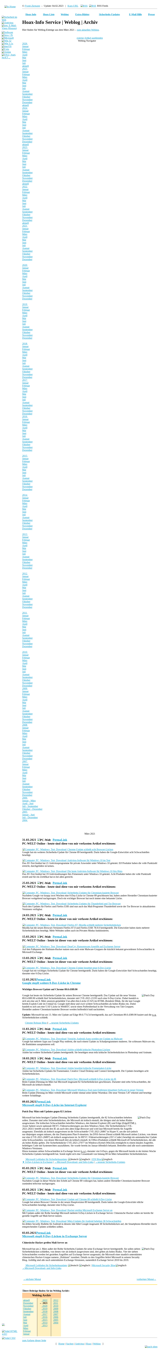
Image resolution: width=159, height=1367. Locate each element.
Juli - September (30, 806)
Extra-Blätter (82, 14)
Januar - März (29, 800)
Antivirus (79, 1343)
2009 (25, 688)
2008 (25, 725)
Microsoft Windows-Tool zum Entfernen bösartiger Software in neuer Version (105, 1090)
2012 (25, 573)
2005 (25, 812)
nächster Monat (32, 1279)
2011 (25, 612)
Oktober (26, 96)
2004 (25, 820)
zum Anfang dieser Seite (34, 1340)
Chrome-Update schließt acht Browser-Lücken (90, 849)
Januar (25, 46)
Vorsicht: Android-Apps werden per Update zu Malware (95, 1038)
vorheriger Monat (146, 1279)
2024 (25, 108)
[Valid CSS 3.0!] (9, 1338)
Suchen (69, 1343)
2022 (25, 186)
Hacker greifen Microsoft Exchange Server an (89, 1210)
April (24, 54)
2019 (25, 304)
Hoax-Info (30, 14)
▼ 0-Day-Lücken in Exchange (37, 1162)
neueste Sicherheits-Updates (64, 1022)
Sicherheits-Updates (109, 14)
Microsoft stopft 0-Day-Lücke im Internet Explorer (54, 1105)
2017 (25, 380)
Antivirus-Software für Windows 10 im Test (88, 860)
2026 (25, 43)
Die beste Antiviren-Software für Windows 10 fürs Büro (94, 871)
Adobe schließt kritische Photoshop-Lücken (88, 1049)
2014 (25, 495)
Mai (24, 57)
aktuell (25, 66)
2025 (25, 68)
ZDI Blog (97, 1159)
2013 (25, 534)
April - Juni (27, 803)
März (24, 52)
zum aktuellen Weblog (88, 30)
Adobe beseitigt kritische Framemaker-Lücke (89, 1068)
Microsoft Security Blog (104, 1265)
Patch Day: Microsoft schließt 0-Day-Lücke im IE (91, 1079)
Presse (151, 14)
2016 (25, 416)
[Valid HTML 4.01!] (11, 1334)
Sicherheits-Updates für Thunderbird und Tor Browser (94, 903)
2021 (25, 225)
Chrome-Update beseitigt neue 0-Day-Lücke (89, 967)
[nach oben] (151, 1346)
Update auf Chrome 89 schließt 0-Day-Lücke (89, 1199)
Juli (24, 63)
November (27, 99)
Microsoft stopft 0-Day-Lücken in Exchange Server (54, 1236)
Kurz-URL (73, 6)
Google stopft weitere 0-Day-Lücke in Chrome (51, 983)
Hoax (88, 1343)
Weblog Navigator (87, 40)
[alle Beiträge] (84, 6)
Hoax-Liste (49, 14)
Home (61, 1343)
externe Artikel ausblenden (90, 38)
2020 (25, 265)
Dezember (27, 102)
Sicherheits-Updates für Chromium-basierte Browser (93, 892)
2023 (25, 147)
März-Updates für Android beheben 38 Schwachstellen (94, 1221)
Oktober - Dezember (32, 809)
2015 (25, 455)
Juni (24, 60)
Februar (26, 49)
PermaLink (60, 839)
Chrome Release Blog (36, 1022)
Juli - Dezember (30, 817)
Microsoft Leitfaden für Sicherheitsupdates (46, 1159)
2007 (25, 761)
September (27, 94)
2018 (25, 343)
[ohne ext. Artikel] (93, 6)
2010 (25, 652)
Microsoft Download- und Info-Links (73, 1162)
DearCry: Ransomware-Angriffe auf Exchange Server (93, 946)
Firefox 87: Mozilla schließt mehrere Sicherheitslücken (94, 925)
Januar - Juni (28, 814)
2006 (25, 798)
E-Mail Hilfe (135, 14)
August (25, 91)
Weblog (65, 14)
